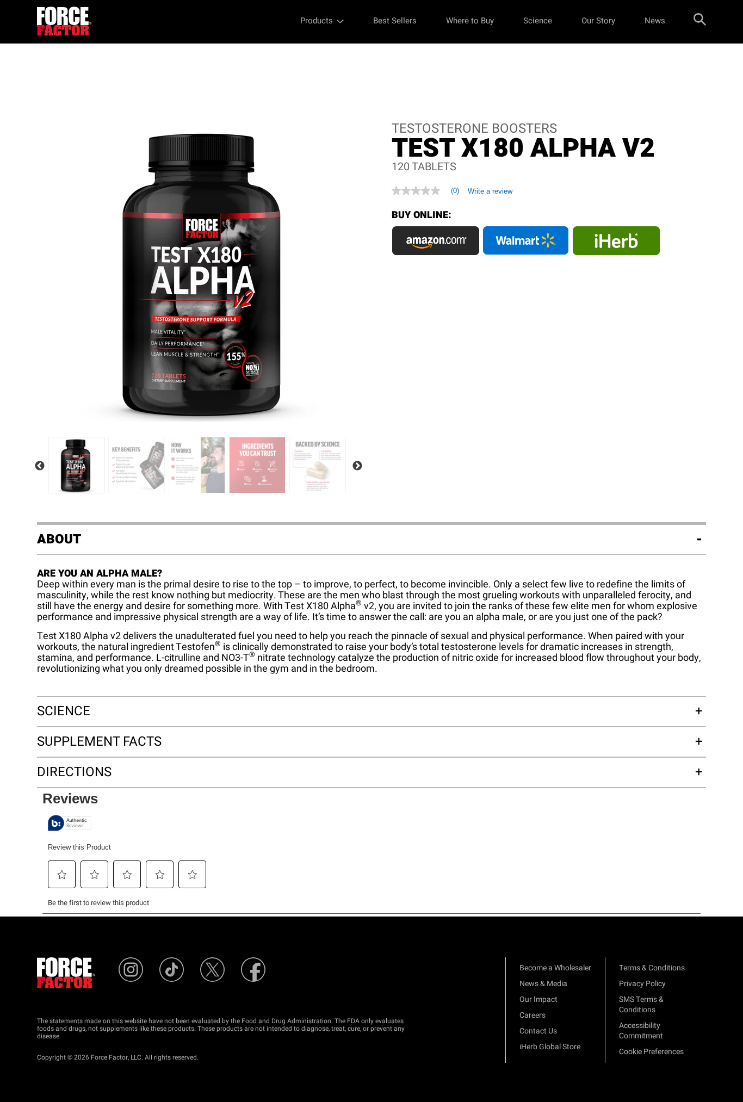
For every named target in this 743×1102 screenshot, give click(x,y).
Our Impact (538, 999)
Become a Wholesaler (555, 968)
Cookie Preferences (651, 1051)
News (655, 21)
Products (316, 21)
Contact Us (538, 1031)
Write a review (490, 191)
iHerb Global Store (549, 1047)
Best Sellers (395, 21)
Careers (532, 1015)
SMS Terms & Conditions (641, 1005)
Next (357, 466)
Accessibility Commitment (641, 1031)
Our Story (598, 21)
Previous (39, 466)
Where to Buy (470, 21)
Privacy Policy (642, 983)
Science (537, 21)
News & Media (543, 983)
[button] (62, 874)
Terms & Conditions (652, 968)
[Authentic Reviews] (69, 823)
